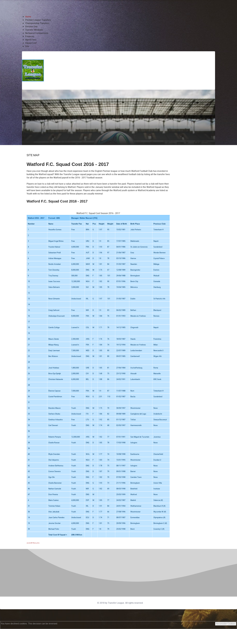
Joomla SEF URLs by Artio (33, 543)
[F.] (33, 70)
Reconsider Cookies (225, 623)
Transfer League (116, 602)
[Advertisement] (137, 70)
